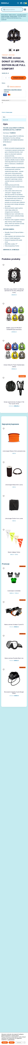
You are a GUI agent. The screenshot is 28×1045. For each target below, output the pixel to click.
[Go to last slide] (9, 50)
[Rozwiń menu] (25, 9)
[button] (10, 50)
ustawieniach (11, 1039)
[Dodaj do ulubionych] (4, 265)
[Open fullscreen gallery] (24, 46)
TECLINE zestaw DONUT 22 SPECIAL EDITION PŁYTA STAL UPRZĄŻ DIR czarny (14, 290)
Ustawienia (19, 1042)
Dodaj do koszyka (18, 77)
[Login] (21, 3)
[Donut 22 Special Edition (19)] (14, 35)
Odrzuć (11, 1042)
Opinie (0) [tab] (5, 119)
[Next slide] (18, 50)
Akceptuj (4, 1042)
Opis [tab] (4, 117)
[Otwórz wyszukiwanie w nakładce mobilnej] (12, 9)
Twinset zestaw (8, 55)
